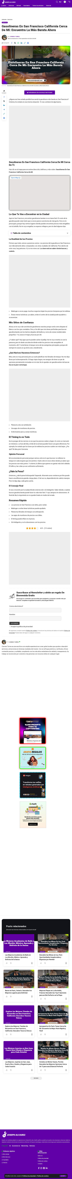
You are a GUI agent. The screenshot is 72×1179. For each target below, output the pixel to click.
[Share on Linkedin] (21, 42)
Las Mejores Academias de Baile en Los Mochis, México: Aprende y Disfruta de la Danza (18, 957)
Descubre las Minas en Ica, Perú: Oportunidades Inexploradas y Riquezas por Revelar (51, 957)
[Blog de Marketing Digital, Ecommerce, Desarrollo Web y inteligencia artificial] (9, 2)
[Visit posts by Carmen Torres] (4, 37)
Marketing (24, 1146)
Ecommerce (16, 1146)
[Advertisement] (36, 12)
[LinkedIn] (46, 1168)
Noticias (32, 1146)
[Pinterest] (43, 1168)
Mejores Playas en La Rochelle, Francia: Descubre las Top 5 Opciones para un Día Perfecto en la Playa (52, 993)
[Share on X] (14, 42)
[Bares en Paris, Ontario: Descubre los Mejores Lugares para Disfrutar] (19, 979)
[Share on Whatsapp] (18, 42)
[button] (63, 1176)
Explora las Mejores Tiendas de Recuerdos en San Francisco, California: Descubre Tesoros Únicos (18, 1028)
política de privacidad (25, 626)
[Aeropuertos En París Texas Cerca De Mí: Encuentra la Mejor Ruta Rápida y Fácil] (53, 1014)
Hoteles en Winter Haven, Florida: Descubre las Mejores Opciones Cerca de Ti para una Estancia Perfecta (53, 1064)
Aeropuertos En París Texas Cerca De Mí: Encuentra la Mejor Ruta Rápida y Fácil (52, 1028)
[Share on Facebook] (11, 42)
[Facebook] (39, 1168)
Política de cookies (43, 1176)
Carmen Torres (15, 36)
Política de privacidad (29, 1176)
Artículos (4, 19)
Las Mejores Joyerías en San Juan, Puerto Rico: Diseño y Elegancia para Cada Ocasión (18, 1064)
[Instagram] (41, 1168)
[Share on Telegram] (4, 109)
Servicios (9, 19)
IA (10, 1146)
